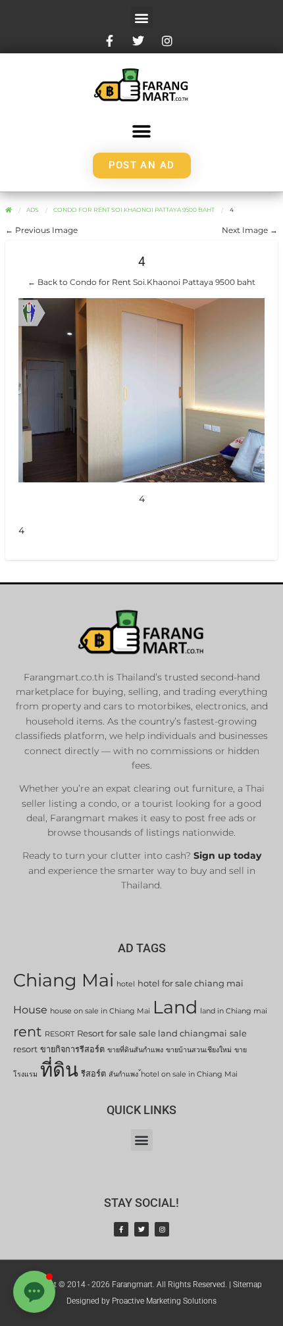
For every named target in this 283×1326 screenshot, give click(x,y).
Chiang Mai (63, 980)
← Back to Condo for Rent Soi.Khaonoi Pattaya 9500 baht (141, 282)
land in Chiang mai (233, 1011)
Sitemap (247, 1284)
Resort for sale (106, 1033)
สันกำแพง (123, 1074)
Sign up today (227, 855)
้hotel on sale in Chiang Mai (189, 1074)
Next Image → (250, 230)
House (30, 1010)
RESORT (59, 1034)
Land (175, 1007)
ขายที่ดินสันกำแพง (135, 1050)
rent (27, 1031)
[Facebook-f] (121, 1229)
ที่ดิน (59, 1069)
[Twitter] (141, 1229)
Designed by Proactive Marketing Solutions (141, 1301)
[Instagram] (162, 1229)
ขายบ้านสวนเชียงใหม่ (199, 1050)
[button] (142, 17)
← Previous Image (41, 230)
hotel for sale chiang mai (191, 983)
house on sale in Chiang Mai (100, 1011)
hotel (125, 984)
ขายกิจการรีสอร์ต (72, 1049)
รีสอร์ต (93, 1074)
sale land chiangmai (183, 1033)
